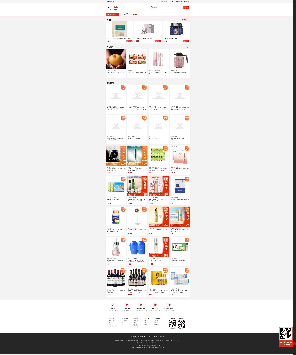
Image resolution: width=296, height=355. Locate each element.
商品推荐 (134, 14)
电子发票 (156, 320)
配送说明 (145, 322)
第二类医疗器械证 (146, 340)
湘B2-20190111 (145, 347)
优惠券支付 (135, 325)
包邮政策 (145, 320)
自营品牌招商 (148, 336)
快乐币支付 (135, 320)
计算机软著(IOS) (168, 340)
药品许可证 (153, 340)
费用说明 (145, 324)
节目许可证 (121, 340)
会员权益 (124, 324)
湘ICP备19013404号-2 (137, 347)
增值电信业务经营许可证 (130, 340)
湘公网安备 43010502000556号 (157, 347)
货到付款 (135, 324)
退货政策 (156, 324)
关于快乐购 (133, 336)
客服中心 (186, 1)
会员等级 (124, 322)
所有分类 (112, 14)
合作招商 (163, 1)
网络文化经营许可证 (160, 340)
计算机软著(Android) (177, 340)
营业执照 (117, 340)
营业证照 (162, 336)
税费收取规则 (111, 320)
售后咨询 (156, 322)
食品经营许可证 (139, 340)
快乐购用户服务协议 (113, 325)
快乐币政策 (124, 320)
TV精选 (123, 14)
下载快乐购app (178, 1)
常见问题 (110, 324)
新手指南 (110, 322)
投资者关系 (140, 336)
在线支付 (135, 322)
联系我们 (156, 336)
